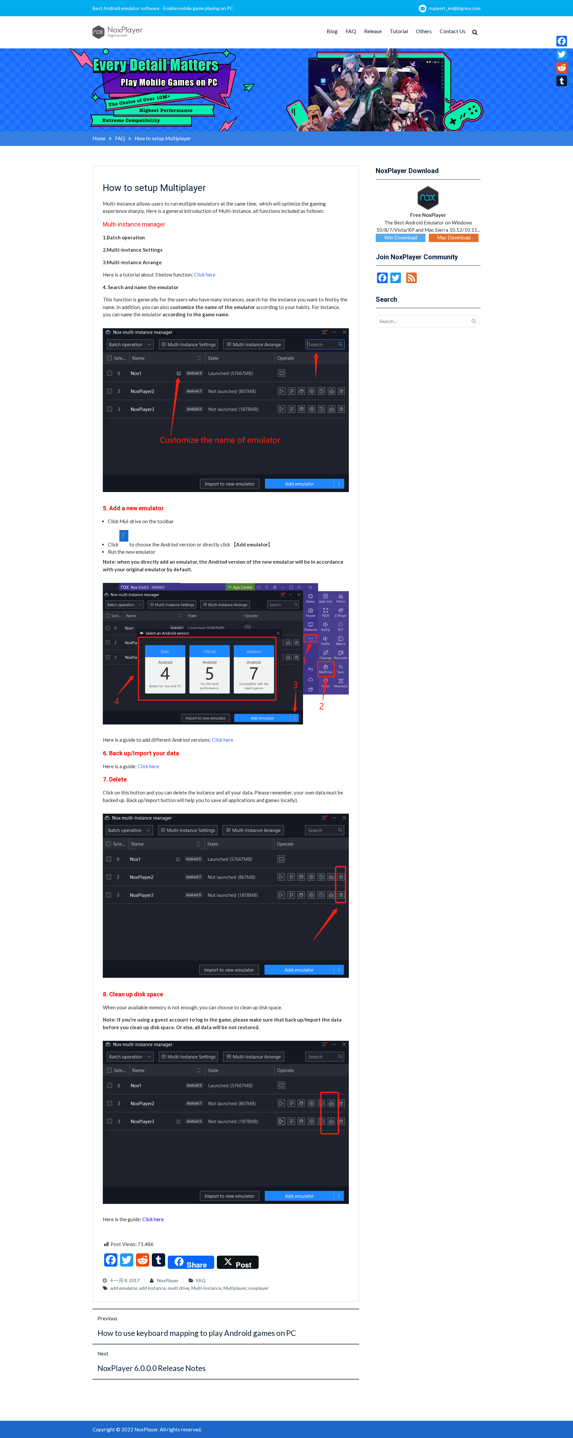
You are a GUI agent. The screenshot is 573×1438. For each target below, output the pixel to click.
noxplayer (258, 1288)
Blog (332, 31)
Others (424, 31)
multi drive (178, 1288)
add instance (152, 1288)
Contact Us (453, 31)
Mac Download (454, 237)
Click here (205, 275)
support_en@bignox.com (454, 8)
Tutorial (399, 31)
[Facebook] (561, 41)
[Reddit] (561, 67)
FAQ (351, 31)
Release (373, 31)
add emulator (123, 1288)
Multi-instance (206, 1288)
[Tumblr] (561, 81)
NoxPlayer (167, 1280)
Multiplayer (234, 1288)
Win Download (400, 237)
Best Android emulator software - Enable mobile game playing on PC (163, 8)
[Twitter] (561, 54)
